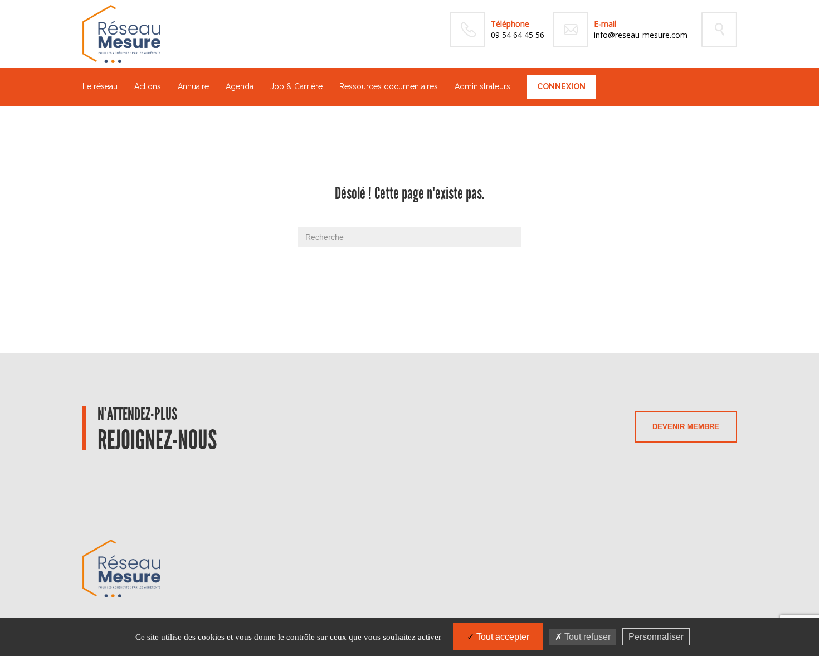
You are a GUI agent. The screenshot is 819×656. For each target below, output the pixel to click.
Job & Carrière (296, 86)
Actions (147, 86)
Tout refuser (586, 637)
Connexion (561, 86)
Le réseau (100, 86)
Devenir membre (685, 426)
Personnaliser (656, 637)
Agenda (240, 86)
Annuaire (193, 86)
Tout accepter (501, 637)
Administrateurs (482, 86)
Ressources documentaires (388, 86)
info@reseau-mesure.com (641, 35)
